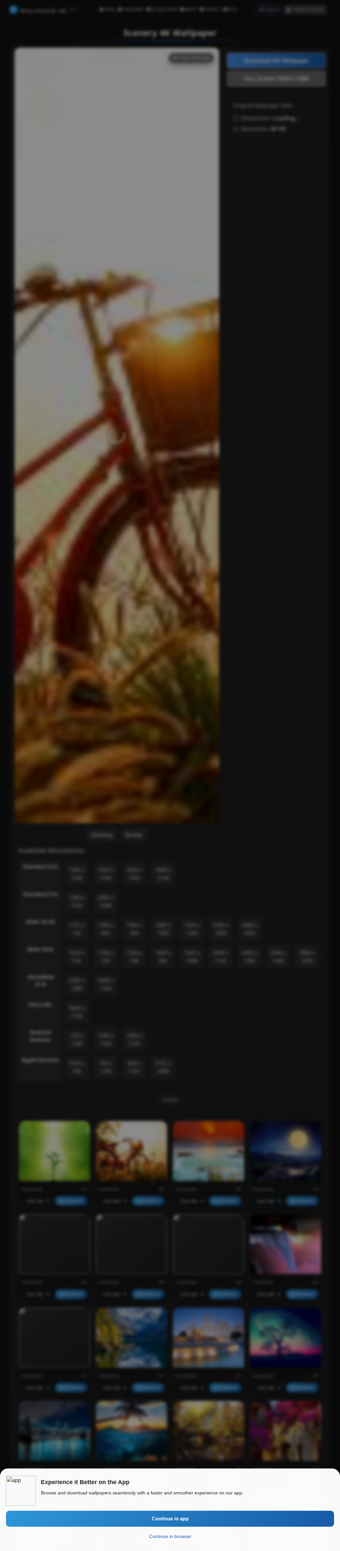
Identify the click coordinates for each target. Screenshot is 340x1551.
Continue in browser (170, 1536)
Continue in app (170, 1518)
